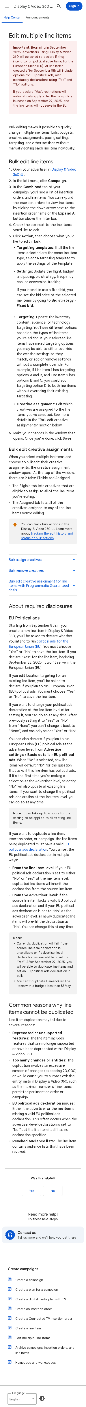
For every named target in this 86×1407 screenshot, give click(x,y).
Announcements (37, 17)
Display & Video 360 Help (33, 6)
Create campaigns (23, 1269)
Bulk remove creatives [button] (26, 570)
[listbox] (22, 1399)
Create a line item (28, 1328)
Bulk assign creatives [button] (25, 560)
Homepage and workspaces (35, 1363)
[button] (7, 6)
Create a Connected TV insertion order (43, 1319)
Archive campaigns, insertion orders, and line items (45, 1350)
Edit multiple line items (32, 1338)
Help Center (12, 17)
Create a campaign (29, 1280)
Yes (31, 1191)
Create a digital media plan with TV (40, 1299)
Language (18, 1393)
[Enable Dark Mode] (42, 1398)
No (53, 1191)
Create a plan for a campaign (36, 1290)
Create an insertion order (33, 1309)
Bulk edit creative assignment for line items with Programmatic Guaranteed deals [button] (39, 585)
